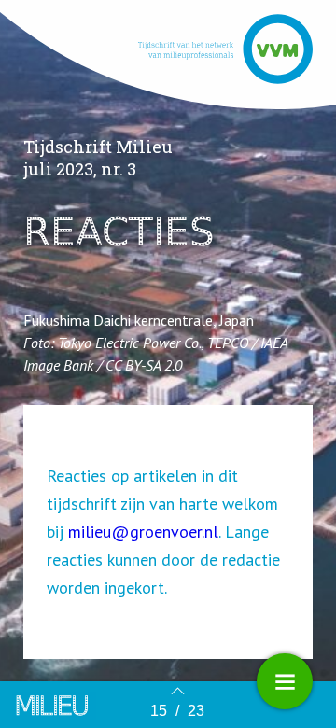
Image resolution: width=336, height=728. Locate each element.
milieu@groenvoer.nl (143, 531)
